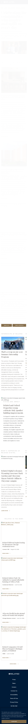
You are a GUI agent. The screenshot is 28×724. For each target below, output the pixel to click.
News (14, 683)
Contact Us (14, 691)
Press (14, 679)
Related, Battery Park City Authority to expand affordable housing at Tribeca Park (13, 580)
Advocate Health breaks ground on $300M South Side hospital (13, 614)
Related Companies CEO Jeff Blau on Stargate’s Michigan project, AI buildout (12, 649)
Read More (5, 553)
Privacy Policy (14, 702)
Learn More (4, 510)
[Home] (14, 674)
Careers (14, 687)
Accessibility (14, 694)
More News (13, 663)
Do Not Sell (14, 706)
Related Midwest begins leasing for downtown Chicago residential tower (13, 544)
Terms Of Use (14, 698)
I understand (14, 721)
